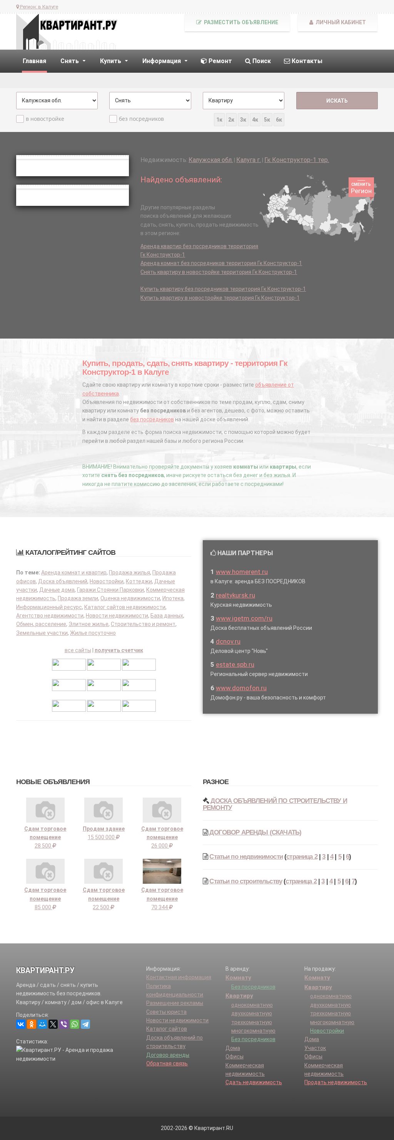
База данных (166, 616)
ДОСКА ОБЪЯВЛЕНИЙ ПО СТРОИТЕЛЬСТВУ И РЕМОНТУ (275, 804)
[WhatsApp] (74, 1024)
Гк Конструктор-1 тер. (296, 160)
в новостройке (45, 118)
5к (267, 120)
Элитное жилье (88, 624)
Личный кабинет (340, 22)
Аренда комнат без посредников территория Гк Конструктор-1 (221, 263)
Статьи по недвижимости (246, 856)
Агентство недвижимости (49, 616)
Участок (315, 1048)
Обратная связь (167, 1063)
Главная (34, 61)
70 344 (162, 898)
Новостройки (107, 581)
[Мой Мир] (42, 1024)
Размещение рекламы (174, 1003)
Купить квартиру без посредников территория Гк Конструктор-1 (223, 289)
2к (231, 120)
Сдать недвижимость (253, 1082)
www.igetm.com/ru (244, 618)
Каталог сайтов (166, 1029)
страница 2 (301, 856)
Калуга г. (248, 160)
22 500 (104, 898)
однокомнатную (252, 1005)
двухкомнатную (251, 1013)
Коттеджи (139, 581)
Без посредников (253, 987)
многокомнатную (253, 1031)
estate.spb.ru (235, 664)
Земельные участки (42, 633)
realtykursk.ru (235, 595)
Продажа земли (78, 598)
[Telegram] (85, 1024)
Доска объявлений (62, 581)
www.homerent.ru (242, 572)
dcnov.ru (228, 641)
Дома (232, 1048)
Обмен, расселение (41, 624)
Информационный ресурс (49, 607)
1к (219, 120)
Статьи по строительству (245, 881)
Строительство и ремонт (143, 624)
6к (279, 120)
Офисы (234, 1056)
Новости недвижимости (117, 616)
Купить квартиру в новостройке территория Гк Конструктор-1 (220, 298)
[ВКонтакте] (20, 1024)
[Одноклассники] (31, 1024)
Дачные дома (57, 590)
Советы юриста (166, 1012)
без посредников (141, 118)
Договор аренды (167, 1055)
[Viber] (63, 1024)
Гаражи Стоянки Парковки (110, 590)
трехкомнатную (251, 1022)
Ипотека (173, 598)
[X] (53, 1024)
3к (243, 120)
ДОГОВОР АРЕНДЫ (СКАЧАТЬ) (255, 832)
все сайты (78, 650)
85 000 (45, 898)
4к (255, 120)
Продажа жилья (129, 572)
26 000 (162, 837)
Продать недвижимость (335, 1082)
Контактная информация (178, 977)
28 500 (45, 837)
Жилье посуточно (93, 633)
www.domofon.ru (241, 688)
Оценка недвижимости (130, 598)
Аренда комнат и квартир (74, 572)
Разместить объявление (240, 22)
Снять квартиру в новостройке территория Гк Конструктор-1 (218, 272)
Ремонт (219, 61)
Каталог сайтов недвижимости (124, 607)
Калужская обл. (211, 160)
